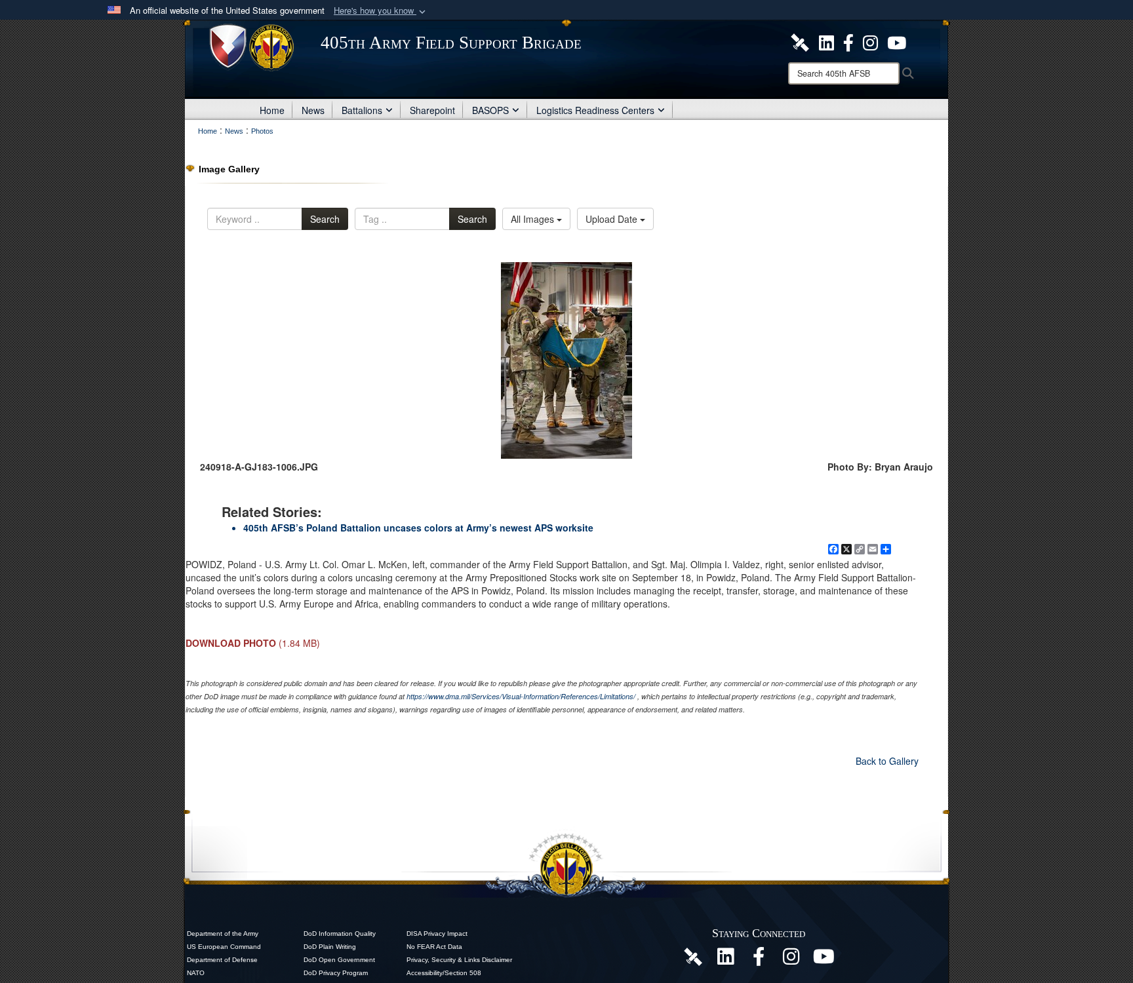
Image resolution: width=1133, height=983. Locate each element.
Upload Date (613, 218)
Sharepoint (432, 110)
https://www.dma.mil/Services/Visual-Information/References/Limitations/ (521, 696)
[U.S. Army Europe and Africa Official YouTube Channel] (824, 960)
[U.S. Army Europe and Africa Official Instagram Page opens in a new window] (870, 41)
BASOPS (490, 110)
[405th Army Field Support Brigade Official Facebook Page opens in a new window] (848, 41)
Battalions (362, 110)
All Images (534, 218)
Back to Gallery (887, 760)
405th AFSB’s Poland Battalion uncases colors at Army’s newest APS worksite (418, 527)
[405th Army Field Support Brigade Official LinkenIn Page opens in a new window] (725, 960)
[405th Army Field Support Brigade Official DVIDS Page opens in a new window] (693, 956)
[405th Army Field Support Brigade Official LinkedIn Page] (826, 41)
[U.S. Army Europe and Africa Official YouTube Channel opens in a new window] (896, 41)
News (313, 110)
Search (325, 218)
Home (272, 110)
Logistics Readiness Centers (595, 110)
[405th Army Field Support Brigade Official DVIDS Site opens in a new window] (800, 41)
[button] (381, 11)
